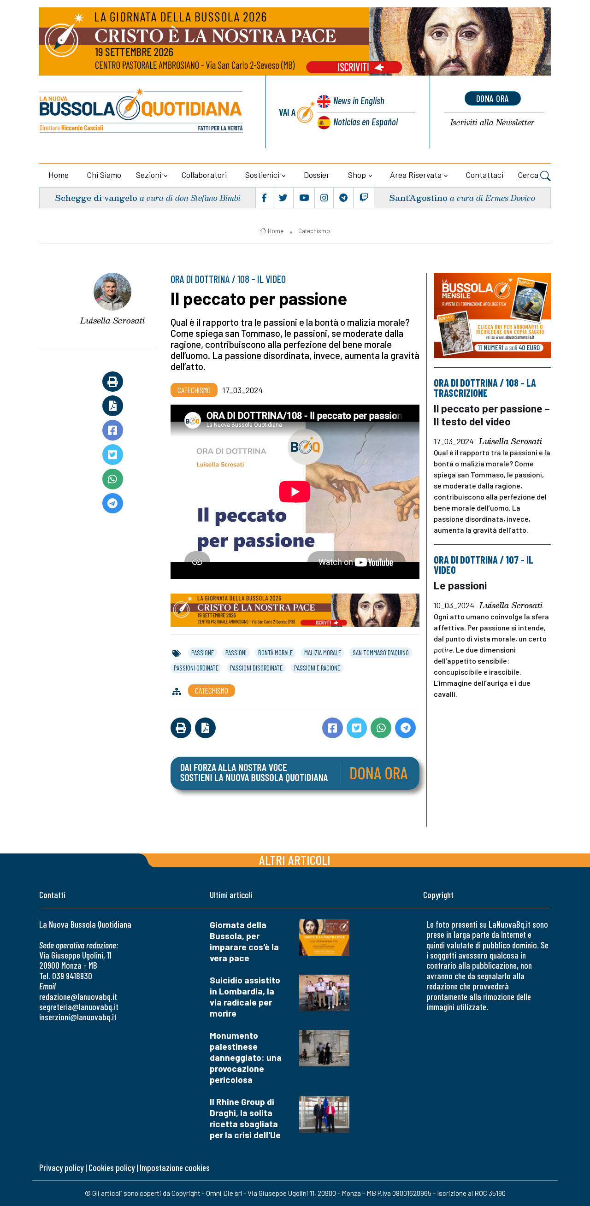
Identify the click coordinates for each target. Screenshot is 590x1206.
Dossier (317, 175)
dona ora (492, 98)
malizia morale (322, 652)
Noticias (365, 121)
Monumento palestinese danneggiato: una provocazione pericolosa (246, 1057)
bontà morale (275, 652)
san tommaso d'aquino (381, 652)
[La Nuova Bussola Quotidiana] (141, 112)
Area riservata (416, 175)
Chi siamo (104, 175)
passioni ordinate (196, 668)
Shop (357, 175)
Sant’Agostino (418, 197)
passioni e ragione (317, 668)
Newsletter (492, 123)
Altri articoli (294, 860)
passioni (236, 652)
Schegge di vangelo (96, 197)
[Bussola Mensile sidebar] (492, 315)
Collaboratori (204, 175)
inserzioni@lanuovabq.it (78, 1017)
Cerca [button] (529, 175)
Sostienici (262, 175)
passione (202, 652)
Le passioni (460, 585)
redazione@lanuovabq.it (78, 996)
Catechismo (314, 231)
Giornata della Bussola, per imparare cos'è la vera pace (244, 941)
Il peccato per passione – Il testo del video (492, 414)
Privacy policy (61, 1167)
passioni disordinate (256, 668)
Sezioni (148, 175)
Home (58, 175)
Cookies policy (111, 1167)
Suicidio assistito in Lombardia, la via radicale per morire (245, 996)
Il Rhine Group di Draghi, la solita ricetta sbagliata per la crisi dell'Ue (245, 1118)
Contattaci (484, 175)
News (358, 100)
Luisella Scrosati (112, 320)
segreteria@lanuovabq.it (78, 1006)
